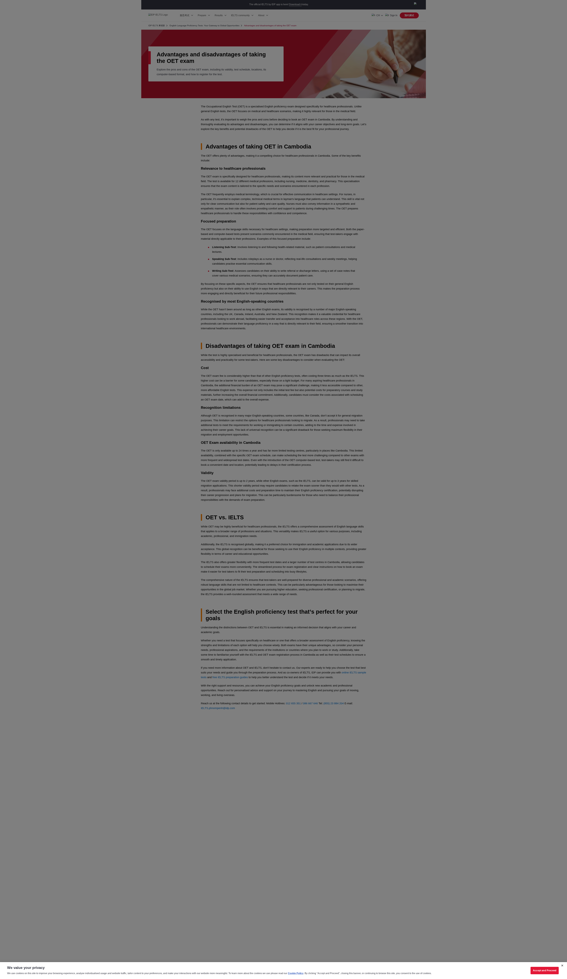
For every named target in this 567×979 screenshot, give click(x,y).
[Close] (562, 965)
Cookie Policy (295, 973)
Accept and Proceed (544, 970)
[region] (283, 970)
